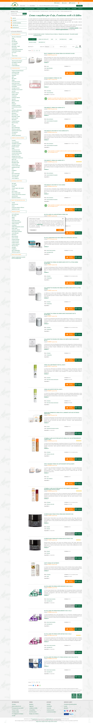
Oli (56, 39)
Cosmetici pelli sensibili (16, 151)
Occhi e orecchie (15, 118)
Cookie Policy (40, 224)
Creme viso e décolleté (43, 39)
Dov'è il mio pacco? (33, 711)
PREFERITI (58, 3)
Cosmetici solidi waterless (17, 153)
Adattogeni (14, 75)
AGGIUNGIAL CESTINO (71, 73)
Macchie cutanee (32, 42)
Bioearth (48, 526)
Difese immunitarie (15, 100)
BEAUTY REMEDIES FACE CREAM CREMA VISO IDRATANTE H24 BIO (59, 53)
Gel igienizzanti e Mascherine (17, 157)
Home (30, 11)
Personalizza (33, 230)
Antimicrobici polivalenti (16, 222)
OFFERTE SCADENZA (16, 22)
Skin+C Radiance (49, 478)
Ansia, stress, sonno (16, 83)
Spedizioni (31, 704)
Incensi (13, 189)
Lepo (48, 66)
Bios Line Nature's (50, 119)
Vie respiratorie (15, 132)
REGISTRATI (73, 3)
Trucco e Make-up (15, 178)
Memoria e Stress (15, 111)
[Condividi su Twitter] (35, 685)
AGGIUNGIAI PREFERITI (79, 73)
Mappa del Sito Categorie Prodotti (42, 721)
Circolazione (14, 95)
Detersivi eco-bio (15, 204)
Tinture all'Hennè (15, 176)
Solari (13, 172)
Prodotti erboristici (35, 11)
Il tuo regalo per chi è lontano (17, 713)
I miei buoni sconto (50, 710)
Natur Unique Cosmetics (51, 250)
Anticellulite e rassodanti (16, 84)
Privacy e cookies (15, 710)
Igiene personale (15, 161)
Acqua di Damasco (50, 92)
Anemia (13, 218)
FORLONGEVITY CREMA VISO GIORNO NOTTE (54, 107)
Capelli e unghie (15, 94)
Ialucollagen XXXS (50, 252)
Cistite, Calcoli (14, 228)
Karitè (48, 576)
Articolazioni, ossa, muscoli (17, 89)
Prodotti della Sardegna (16, 51)
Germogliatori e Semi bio (16, 62)
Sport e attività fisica (16, 127)
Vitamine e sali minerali (16, 135)
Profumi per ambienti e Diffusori (18, 207)
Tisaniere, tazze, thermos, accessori (19, 194)
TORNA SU (79, 696)
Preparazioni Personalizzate (17, 49)
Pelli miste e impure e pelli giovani (52, 379)
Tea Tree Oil (14, 52)
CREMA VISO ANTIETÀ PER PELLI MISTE (53, 389)
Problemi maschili (15, 242)
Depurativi (14, 99)
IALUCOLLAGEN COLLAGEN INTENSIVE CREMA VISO (56, 214)
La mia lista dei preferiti (51, 711)
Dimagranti (14, 103)
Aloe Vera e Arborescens (16, 36)
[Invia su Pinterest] (37, 685)
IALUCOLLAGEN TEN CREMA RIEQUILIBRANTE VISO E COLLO (58, 610)
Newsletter (66, 708)
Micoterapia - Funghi (16, 46)
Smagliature (14, 170)
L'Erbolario (48, 276)
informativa (24, 15)
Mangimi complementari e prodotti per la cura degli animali (18, 258)
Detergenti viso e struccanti (63, 34)
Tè (12, 54)
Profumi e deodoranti (16, 165)
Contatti (65, 706)
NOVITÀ (14, 18)
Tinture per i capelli (15, 175)
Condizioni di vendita (33, 708)
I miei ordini (49, 708)
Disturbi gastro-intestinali (17, 231)
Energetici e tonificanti (16, 105)
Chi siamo (14, 704)
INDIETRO (74, 696)
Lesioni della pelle (15, 233)
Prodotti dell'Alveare (15, 65)
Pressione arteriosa (15, 121)
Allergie (13, 80)
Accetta (59, 230)
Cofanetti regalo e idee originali (18, 188)
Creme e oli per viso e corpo (54, 11)
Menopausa (14, 113)
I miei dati (48, 704)
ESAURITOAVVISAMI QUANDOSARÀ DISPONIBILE (71, 103)
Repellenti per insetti (16, 167)
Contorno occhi (63, 39)
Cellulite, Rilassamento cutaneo (18, 226)
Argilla (13, 38)
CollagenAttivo (49, 303)
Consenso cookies (15, 711)
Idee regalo (14, 183)
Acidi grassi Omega (15, 72)
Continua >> (46, 62)
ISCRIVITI (24, 13)
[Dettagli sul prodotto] (35, 66)
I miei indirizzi (49, 706)
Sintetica (76, 47)
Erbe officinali (14, 41)
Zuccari (48, 426)
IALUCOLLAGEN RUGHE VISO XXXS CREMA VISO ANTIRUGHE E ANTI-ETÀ (60, 237)
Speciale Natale (15, 196)
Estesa (80, 47)
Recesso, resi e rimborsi (33, 713)
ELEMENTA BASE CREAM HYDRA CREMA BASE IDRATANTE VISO (58, 514)
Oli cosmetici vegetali (74, 34)
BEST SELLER (15, 25)
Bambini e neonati (15, 92)
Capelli (13, 148)
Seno (13, 124)
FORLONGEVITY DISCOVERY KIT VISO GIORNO (54, 184)
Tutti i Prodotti (32, 39)
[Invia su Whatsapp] (40, 685)
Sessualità (14, 125)
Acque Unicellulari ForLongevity (52, 145)
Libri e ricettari (14, 64)
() (80, 3)
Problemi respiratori (15, 244)
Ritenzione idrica (15, 122)
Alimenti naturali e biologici (17, 60)
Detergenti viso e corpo (16, 156)
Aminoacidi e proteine (16, 81)
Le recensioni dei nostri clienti (17, 708)
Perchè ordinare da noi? (16, 706)
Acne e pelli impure (15, 73)
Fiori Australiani (15, 43)
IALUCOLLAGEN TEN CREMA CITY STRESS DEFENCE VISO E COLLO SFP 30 (61, 657)
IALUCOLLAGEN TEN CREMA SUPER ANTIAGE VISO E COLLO (57, 634)
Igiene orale (14, 159)
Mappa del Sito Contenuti (52, 721)
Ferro (13, 108)
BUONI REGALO (15, 27)
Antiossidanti (14, 86)
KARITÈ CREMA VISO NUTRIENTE (51, 563)
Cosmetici (14, 140)
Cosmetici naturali (44, 11)
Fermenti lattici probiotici (16, 107)
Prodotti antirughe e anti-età (38, 34)
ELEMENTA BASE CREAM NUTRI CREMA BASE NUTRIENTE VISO (58, 538)
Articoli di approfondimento (62, 29)
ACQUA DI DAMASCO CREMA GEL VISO (53, 78)
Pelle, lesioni (14, 119)
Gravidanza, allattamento (17, 110)
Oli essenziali (14, 47)
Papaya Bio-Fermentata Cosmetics (53, 428)
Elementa (48, 528)
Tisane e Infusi (14, 55)
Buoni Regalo (14, 185)
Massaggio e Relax (15, 162)
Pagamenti (31, 706)
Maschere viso (42, 42)
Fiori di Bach (14, 44)
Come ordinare (32, 710)
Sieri (52, 39)
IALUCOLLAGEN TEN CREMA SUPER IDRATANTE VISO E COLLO (58, 586)
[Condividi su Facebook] (33, 685)
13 (36, 50)
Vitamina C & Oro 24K (50, 454)
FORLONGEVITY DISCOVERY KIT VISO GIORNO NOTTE (56, 130)
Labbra (70, 39)
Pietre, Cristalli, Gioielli (16, 192)
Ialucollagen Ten (49, 600)
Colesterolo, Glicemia (16, 97)
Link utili (13, 715)
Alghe (13, 77)
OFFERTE (14, 20)
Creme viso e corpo (15, 154)
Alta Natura (49, 90)
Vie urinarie (14, 133)
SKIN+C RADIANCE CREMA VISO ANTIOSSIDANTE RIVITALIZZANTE (59, 464)
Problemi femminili (15, 241)
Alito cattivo (14, 78)
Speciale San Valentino (16, 197)
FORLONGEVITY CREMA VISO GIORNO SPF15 (54, 160)
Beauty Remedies (50, 68)
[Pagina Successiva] (39, 50)
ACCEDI (65, 3)
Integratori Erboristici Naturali (17, 70)
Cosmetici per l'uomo (16, 149)
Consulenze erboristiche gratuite (70, 704)
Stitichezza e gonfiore (16, 129)
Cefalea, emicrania (15, 223)
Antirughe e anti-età (15, 88)
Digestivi (13, 102)
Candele (13, 186)
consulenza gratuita (73, 28)
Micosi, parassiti (15, 114)
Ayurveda (13, 40)
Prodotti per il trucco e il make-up (51, 34)
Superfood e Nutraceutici (16, 130)
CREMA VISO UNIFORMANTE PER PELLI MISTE (54, 364)
